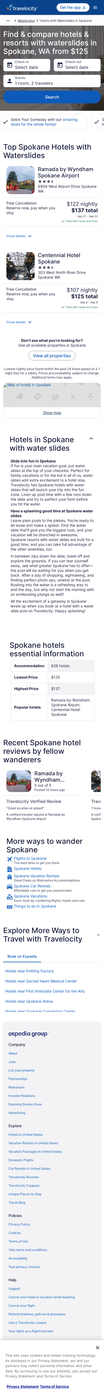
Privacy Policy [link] (19, 1224)
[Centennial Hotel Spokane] (52, 280)
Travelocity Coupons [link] (24, 1185)
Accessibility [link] (18, 1258)
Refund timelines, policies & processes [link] (37, 1314)
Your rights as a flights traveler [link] (31, 1331)
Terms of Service (54, 1386)
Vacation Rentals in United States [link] (33, 1143)
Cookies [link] (15, 1233)
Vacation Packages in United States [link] (35, 1151)
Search (52, 97)
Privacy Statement (23, 1386)
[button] (52, 236)
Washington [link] (26, 21)
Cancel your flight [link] (22, 1306)
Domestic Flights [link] (21, 1160)
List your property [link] (22, 1070)
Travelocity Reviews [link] (24, 1177)
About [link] (13, 1053)
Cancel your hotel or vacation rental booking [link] (42, 1297)
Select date (26, 67)
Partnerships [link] (18, 1079)
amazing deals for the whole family (44, 121)
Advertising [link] (17, 1113)
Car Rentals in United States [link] (29, 1168)
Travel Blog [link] (17, 1202)
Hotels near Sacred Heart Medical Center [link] (41, 981)
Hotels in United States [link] (26, 1134)
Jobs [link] (12, 1062)
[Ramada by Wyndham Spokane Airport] (52, 194)
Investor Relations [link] (22, 1096)
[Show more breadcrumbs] (8, 20)
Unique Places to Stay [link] (25, 1194)
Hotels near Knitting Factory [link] (29, 971)
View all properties (52, 355)
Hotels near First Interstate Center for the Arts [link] (45, 991)
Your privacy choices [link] (24, 1267)
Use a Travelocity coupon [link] (28, 1323)
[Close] (97, 1347)
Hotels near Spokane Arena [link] (29, 1001)
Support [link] (14, 1289)
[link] (52, 860)
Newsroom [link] (17, 1087)
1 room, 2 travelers (34, 83)
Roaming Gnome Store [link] (25, 1104)
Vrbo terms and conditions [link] (28, 1250)
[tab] (22, 956)
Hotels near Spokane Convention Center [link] (40, 1011)
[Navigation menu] (95, 7)
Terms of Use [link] (18, 1241)
